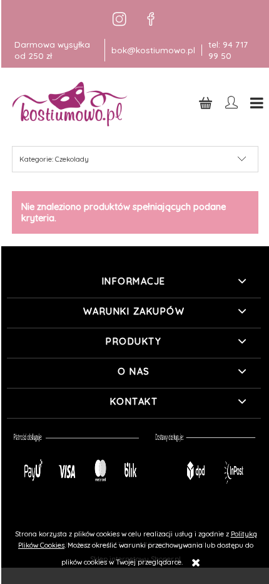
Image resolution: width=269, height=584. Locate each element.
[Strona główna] (70, 103)
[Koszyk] (206, 102)
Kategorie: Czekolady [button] (54, 159)
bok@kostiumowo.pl (153, 50)
